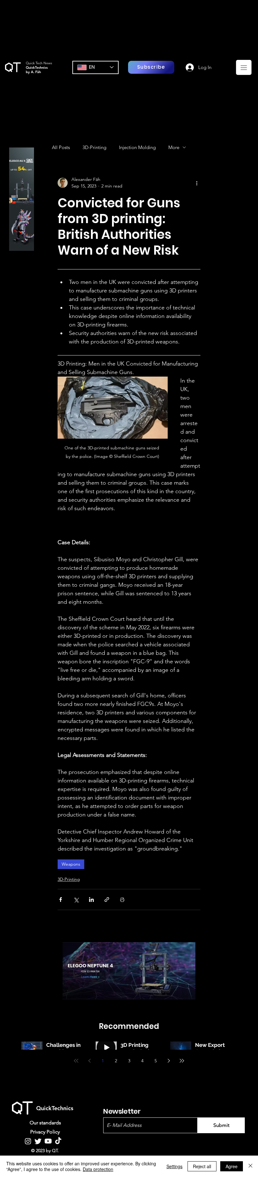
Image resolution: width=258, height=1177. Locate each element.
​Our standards (45, 1123)
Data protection (98, 1169)
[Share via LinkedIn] (91, 900)
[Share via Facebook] (61, 900)
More (173, 147)
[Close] (250, 1166)
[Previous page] (89, 1060)
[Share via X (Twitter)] (76, 900)
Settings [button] (174, 1166)
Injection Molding (137, 147)
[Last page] (182, 1060)
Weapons (71, 864)
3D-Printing (94, 147)
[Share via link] (107, 900)
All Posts (61, 147)
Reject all (202, 1166)
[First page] (76, 1060)
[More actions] (196, 183)
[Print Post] (122, 900)
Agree (232, 1166)
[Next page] (168, 1060)
